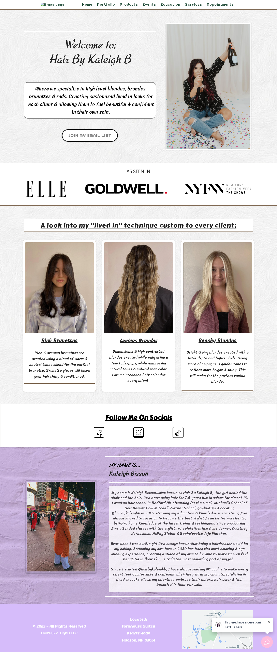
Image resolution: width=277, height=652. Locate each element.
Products (129, 4)
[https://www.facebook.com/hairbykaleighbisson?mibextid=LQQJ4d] (99, 432)
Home (87, 4)
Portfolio (106, 4)
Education (170, 4)
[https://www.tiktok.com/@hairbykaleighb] (178, 432)
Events (149, 4)
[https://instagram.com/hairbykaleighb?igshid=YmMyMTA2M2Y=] (138, 432)
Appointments (220, 4)
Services (193, 4)
